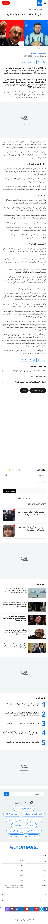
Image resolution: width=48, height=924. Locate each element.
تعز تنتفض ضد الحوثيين (37, 376)
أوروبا (44, 861)
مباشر (6, 3)
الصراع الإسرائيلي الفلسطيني (33, 814)
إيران (10, 820)
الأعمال (44, 866)
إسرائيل (31, 825)
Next (44, 870)
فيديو (44, 880)
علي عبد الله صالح (37, 390)
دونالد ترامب (33, 836)
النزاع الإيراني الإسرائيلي (24, 808)
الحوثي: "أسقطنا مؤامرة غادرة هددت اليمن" (30, 382)
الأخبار (40, 9)
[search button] (6, 794)
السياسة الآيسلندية (17, 836)
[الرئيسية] (45, 9)
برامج (21, 880)
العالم (35, 9)
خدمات (44, 894)
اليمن (30, 9)
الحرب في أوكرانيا (11, 814)
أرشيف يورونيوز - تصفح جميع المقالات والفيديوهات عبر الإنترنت (13, 886)
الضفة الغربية (18, 825)
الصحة (21, 870)
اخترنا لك (41, 584)
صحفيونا (43, 885)
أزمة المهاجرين (13, 831)
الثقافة (21, 875)
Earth (21, 866)
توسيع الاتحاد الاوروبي (32, 831)
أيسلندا (37, 820)
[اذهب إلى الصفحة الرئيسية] (39, 3)
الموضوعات (42, 855)
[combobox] (24, 794)
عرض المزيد (42, 900)
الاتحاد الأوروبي (23, 820)
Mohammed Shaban (37, 53)
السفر (44, 875)
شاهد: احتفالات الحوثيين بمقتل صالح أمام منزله (29, 371)
